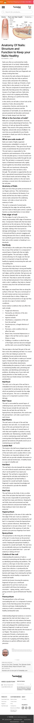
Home (3, 17)
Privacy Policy (28, 689)
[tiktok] (26, 708)
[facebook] (29, 708)
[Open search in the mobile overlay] (17, 12)
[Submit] (30, 684)
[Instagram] (23, 708)
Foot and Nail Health (15, 17)
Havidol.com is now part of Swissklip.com (14, 670)
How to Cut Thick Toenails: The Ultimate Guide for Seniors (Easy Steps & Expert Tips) (16, 665)
